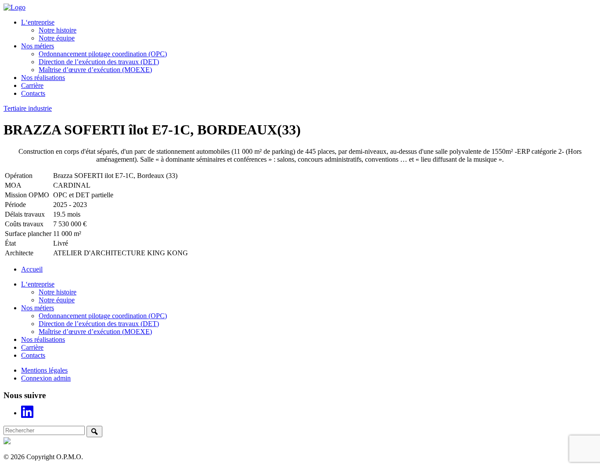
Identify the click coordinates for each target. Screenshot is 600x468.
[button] (94, 431)
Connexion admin (46, 378)
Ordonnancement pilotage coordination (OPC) (103, 54)
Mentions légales (44, 370)
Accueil (32, 269)
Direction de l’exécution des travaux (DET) (99, 61)
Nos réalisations (43, 77)
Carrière (32, 85)
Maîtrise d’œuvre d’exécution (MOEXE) (95, 69)
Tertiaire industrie (28, 108)
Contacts (33, 93)
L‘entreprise (37, 22)
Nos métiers (37, 46)
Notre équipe (57, 38)
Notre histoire (57, 30)
